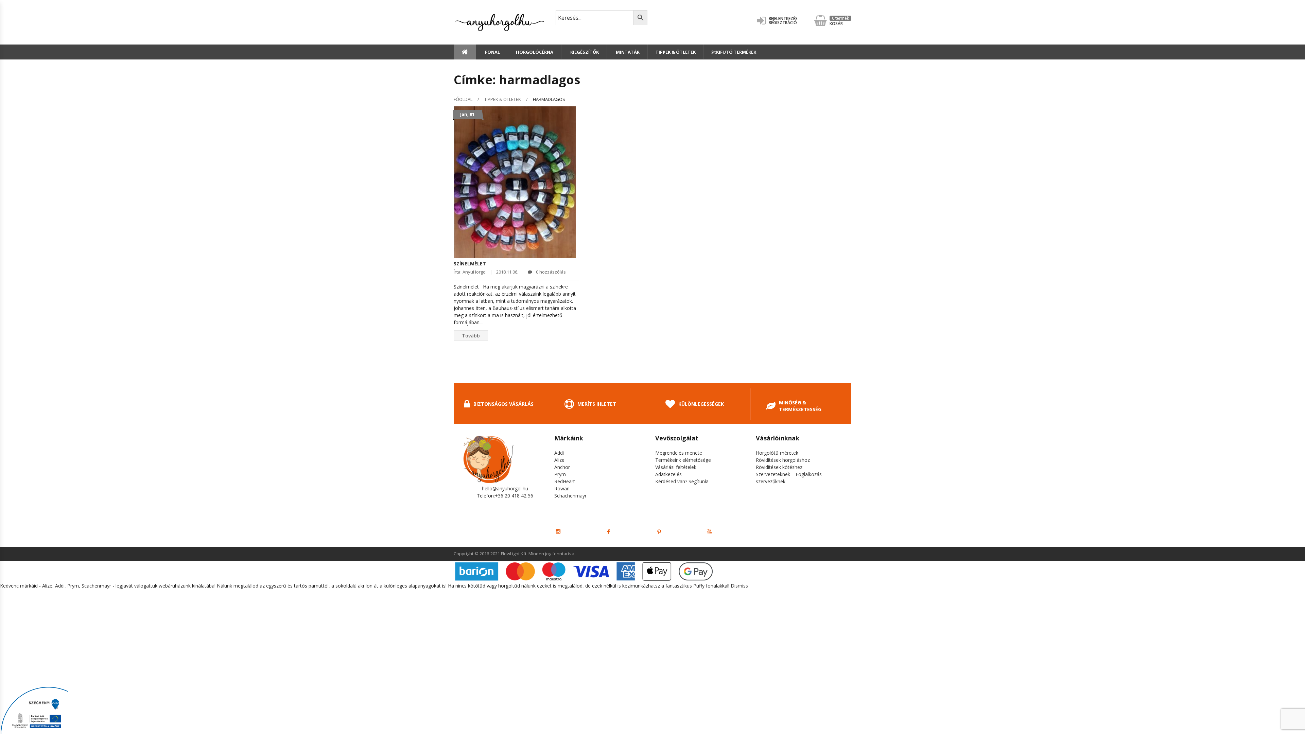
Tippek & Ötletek (676, 52)
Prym (560, 474)
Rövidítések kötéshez (779, 467)
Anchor (562, 467)
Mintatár (627, 52)
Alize (559, 460)
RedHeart (564, 481)
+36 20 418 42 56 (514, 495)
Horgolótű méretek (777, 453)
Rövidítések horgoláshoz (783, 460)
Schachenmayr (570, 495)
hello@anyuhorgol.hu (505, 488)
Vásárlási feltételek (675, 467)
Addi (559, 453)
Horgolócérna (534, 52)
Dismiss (739, 585)
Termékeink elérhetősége (683, 460)
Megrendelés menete (678, 453)
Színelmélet (470, 263)
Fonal (492, 52)
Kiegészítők (584, 52)
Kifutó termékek (736, 52)
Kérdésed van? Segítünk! (681, 481)
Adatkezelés (668, 474)
